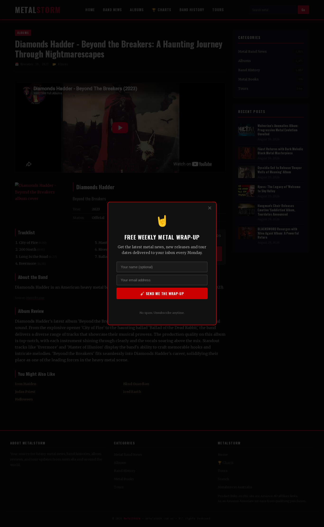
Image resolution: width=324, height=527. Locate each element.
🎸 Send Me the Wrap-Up (162, 293)
